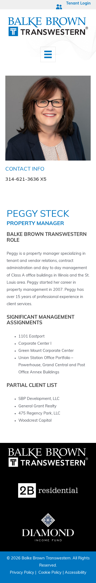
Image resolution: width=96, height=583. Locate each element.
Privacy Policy (22, 573)
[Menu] (48, 54)
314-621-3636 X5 (25, 179)
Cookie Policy (50, 573)
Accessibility (75, 573)
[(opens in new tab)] (48, 491)
